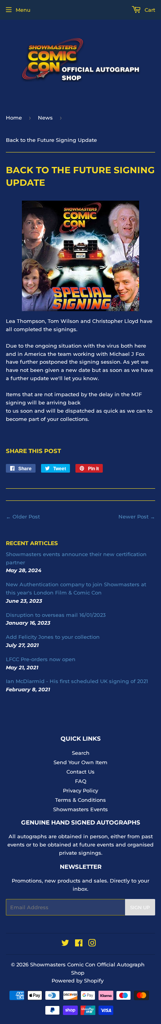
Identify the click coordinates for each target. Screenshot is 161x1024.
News (45, 117)
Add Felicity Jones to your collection (53, 637)
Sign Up (140, 907)
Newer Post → (136, 516)
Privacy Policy (80, 790)
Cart (149, 10)
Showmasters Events (80, 809)
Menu (23, 10)
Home (14, 117)
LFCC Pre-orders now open (40, 659)
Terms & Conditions (80, 800)
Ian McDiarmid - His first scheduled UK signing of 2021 (77, 681)
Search (80, 753)
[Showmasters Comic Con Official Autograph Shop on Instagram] (92, 944)
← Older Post (23, 516)
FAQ (80, 781)
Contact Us (80, 771)
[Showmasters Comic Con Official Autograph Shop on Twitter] (65, 944)
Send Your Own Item (80, 762)
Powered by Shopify (78, 980)
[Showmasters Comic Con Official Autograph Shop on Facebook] (79, 944)
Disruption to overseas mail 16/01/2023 (56, 615)
